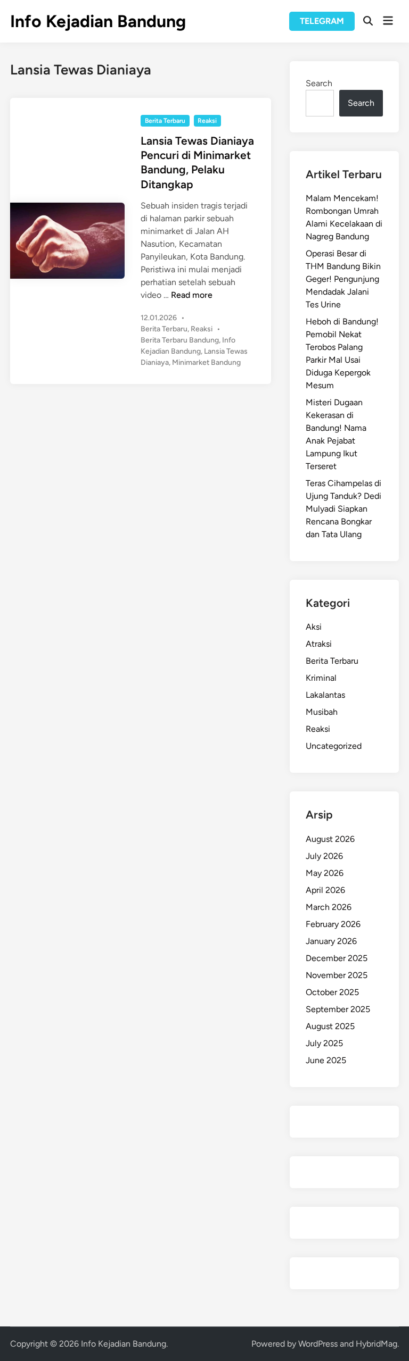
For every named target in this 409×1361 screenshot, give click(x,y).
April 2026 (325, 890)
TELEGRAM (322, 21)
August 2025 (330, 1026)
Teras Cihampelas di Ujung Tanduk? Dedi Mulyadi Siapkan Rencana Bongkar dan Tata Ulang (343, 508)
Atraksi (319, 644)
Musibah (322, 712)
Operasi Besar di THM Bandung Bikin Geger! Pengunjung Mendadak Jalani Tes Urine (343, 279)
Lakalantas (325, 695)
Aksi (314, 627)
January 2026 (331, 941)
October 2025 (332, 992)
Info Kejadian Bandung (98, 21)
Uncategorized (334, 746)
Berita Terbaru (165, 120)
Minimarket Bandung (206, 362)
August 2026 (330, 839)
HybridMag (376, 1344)
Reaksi (207, 120)
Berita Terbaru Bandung (180, 340)
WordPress (318, 1344)
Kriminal (321, 678)
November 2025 (336, 975)
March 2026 (328, 907)
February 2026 (333, 924)
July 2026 (324, 856)
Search (319, 83)
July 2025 (324, 1043)
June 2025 (326, 1060)
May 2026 (324, 873)
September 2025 (338, 1009)
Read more (191, 295)
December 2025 (336, 958)
